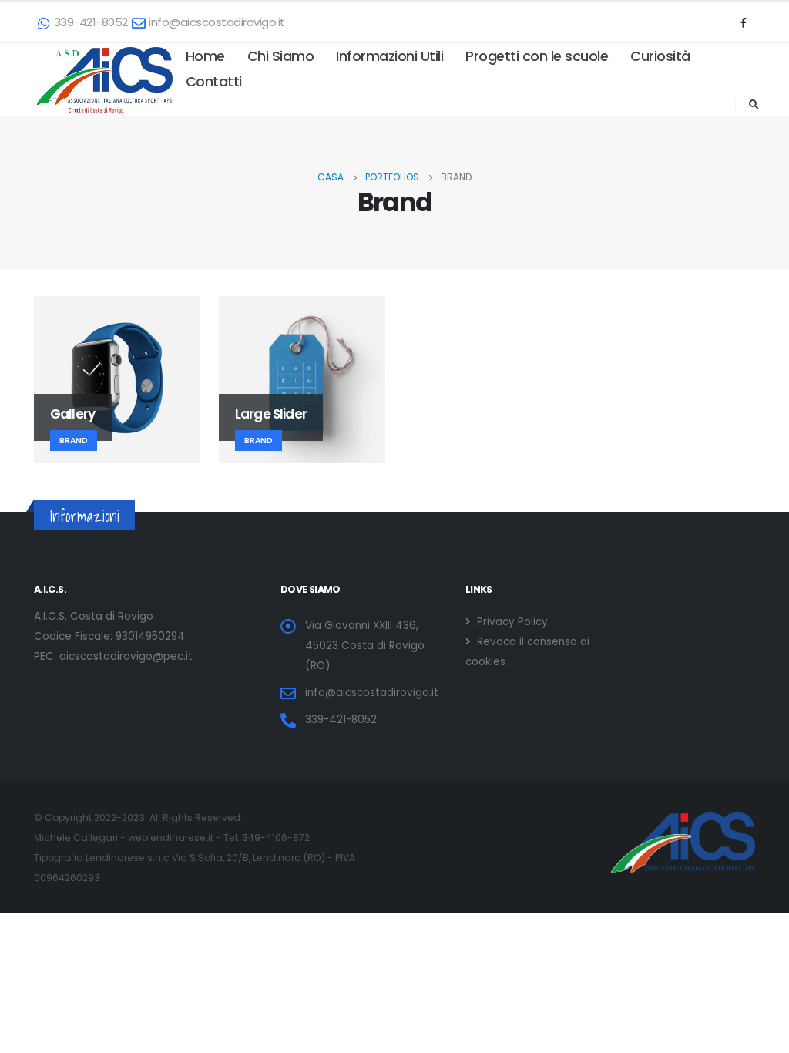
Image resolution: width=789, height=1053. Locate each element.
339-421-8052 (91, 22)
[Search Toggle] (753, 105)
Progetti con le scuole (536, 56)
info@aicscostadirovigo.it (217, 22)
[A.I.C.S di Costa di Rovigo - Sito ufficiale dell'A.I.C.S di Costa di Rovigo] (104, 79)
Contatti (214, 81)
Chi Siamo (280, 56)
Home (205, 56)
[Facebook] (743, 22)
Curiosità (660, 56)
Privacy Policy (511, 621)
